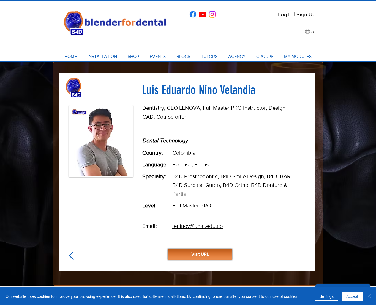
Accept (352, 296)
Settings (327, 296)
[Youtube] (202, 14)
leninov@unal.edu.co (197, 226)
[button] (311, 31)
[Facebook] (193, 14)
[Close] (369, 296)
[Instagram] (212, 14)
